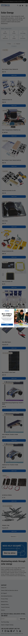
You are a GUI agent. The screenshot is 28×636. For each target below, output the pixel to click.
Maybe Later (7, 326)
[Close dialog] (27, 309)
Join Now (7, 324)
